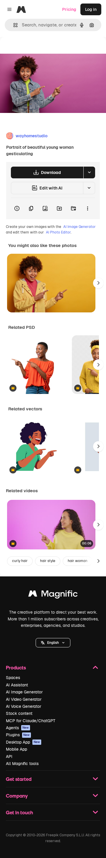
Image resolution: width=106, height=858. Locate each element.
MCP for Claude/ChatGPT (30, 720)
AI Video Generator (24, 699)
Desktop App (23, 742)
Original (37, 50)
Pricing (69, 9)
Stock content (19, 713)
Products (16, 667)
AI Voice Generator (23, 706)
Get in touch (19, 812)
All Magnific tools (22, 763)
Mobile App (16, 749)
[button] (53, 642)
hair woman (77, 561)
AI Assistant (17, 685)
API (9, 756)
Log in (91, 9)
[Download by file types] (89, 172)
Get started (19, 779)
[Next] (98, 283)
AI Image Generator (79, 226)
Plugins (18, 734)
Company (17, 796)
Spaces (13, 677)
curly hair (20, 561)
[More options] (87, 208)
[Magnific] (53, 595)
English (53, 642)
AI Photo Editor (58, 232)
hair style (47, 561)
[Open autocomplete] (13, 25)
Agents (17, 727)
